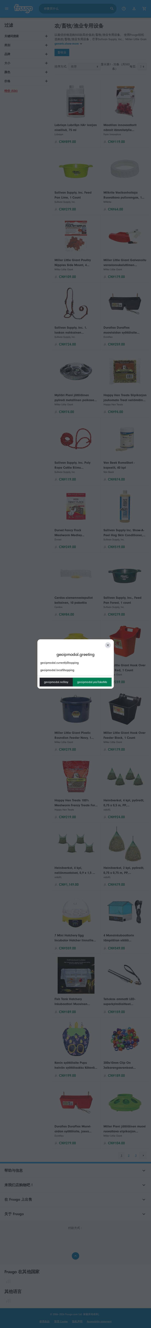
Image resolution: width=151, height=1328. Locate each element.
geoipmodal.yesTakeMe (92, 682)
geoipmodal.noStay (56, 682)
